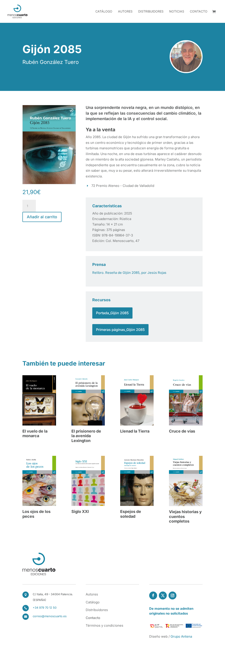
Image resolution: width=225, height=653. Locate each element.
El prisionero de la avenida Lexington (86, 436)
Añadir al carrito (42, 217)
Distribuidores (150, 11)
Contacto (198, 11)
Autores (125, 11)
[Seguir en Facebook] (153, 595)
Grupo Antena (181, 636)
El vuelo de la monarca (34, 433)
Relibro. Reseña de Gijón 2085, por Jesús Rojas (129, 273)
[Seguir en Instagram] (172, 595)
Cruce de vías (182, 431)
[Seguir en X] (163, 595)
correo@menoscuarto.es (50, 616)
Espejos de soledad (130, 514)
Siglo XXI (80, 511)
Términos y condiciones (104, 625)
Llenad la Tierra (134, 431)
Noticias (176, 11)
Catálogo (103, 11)
